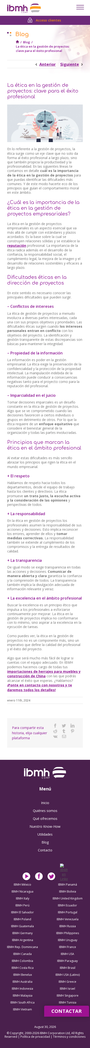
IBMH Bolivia (67, 891)
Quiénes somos (45, 810)
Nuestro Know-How (45, 826)
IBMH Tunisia (67, 1002)
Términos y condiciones (69, 1037)
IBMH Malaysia (22, 995)
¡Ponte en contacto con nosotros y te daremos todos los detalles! (39, 687)
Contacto (45, 850)
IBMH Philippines (67, 933)
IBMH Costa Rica (23, 968)
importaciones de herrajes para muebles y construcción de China (44, 673)
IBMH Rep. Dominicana (22, 947)
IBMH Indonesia (22, 989)
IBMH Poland (22, 919)
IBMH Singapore (67, 995)
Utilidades (45, 834)
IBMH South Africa (22, 1002)
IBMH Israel (67, 989)
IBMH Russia (67, 926)
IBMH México (22, 885)
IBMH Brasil (67, 968)
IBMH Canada (22, 954)
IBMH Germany (22, 933)
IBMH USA (67, 954)
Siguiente (69, 64)
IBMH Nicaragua (22, 891)
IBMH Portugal (67, 912)
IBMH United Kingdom (68, 898)
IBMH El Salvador (22, 912)
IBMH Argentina (22, 940)
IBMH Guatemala (22, 926)
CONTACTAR (66, 1011)
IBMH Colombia (22, 961)
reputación (16, 245)
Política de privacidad (35, 1037)
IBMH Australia (22, 982)
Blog (26, 42)
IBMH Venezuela (67, 919)
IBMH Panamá (67, 885)
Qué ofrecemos (45, 818)
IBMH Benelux (22, 975)
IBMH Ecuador (67, 905)
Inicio (45, 802)
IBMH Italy (22, 898)
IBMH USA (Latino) (67, 975)
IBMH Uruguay (67, 940)
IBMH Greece (67, 982)
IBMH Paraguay (67, 961)
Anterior (47, 64)
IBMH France (67, 947)
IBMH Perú (22, 905)
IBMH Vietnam (22, 1009)
